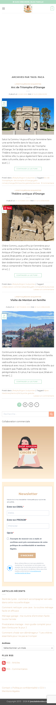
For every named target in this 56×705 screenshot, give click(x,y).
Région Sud (29, 84)
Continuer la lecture (28, 169)
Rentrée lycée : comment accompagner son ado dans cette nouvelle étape (27, 601)
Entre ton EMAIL (15, 507)
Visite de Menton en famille (28, 300)
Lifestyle (19, 84)
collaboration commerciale (13, 287)
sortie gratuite (26, 183)
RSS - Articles (13, 662)
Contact (6, 688)
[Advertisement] (28, 42)
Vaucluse (36, 183)
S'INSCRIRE (27, 555)
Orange (11, 183)
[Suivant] (37, 404)
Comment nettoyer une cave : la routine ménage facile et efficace (27, 609)
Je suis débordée (39, 94)
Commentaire (47, 183)
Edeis (27, 287)
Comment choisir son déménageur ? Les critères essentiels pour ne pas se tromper (27, 634)
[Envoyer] (51, 414)
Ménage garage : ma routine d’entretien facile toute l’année (26, 618)
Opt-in (10, 533)
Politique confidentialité (25, 688)
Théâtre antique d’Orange (28, 193)
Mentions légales (11, 691)
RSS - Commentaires (16, 669)
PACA (17, 183)
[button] (3, 8)
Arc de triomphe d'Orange (22, 180)
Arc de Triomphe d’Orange (28, 87)
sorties (37, 84)
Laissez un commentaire (43, 289)
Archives (6, 643)
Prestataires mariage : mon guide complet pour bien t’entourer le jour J (26, 626)
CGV (42, 688)
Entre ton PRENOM (16, 520)
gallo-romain (35, 287)
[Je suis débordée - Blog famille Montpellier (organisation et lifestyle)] (28, 8)
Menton (14, 393)
